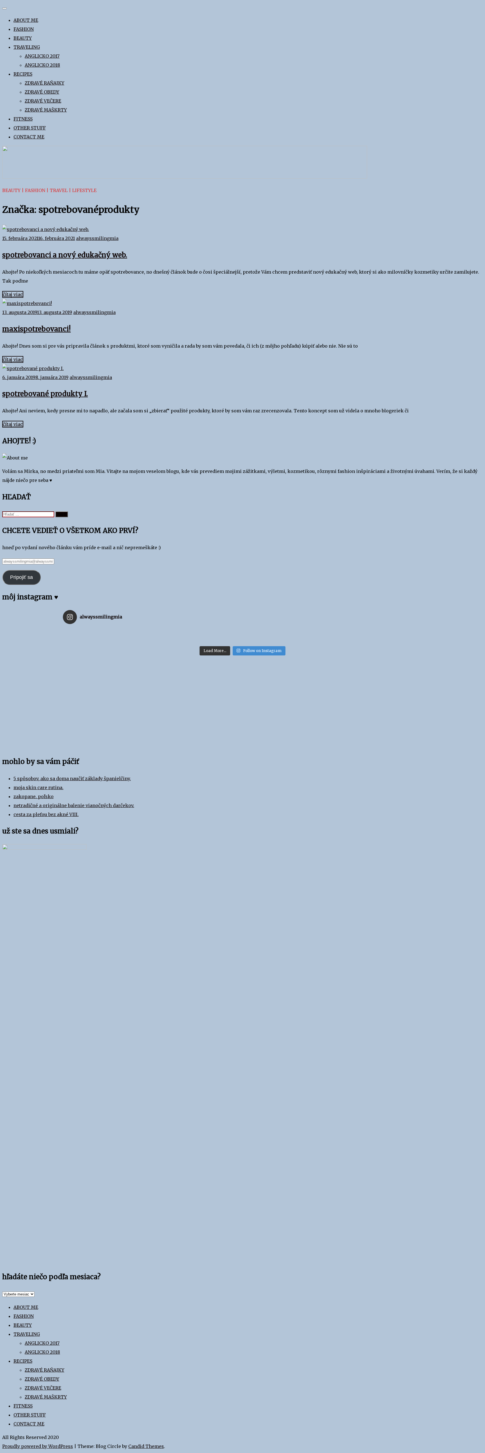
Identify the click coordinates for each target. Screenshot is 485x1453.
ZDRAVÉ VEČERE (43, 101)
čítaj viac (13, 294)
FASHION (23, 29)
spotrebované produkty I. (45, 393)
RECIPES (22, 74)
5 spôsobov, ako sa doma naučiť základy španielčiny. (72, 778)
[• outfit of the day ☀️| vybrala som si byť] (242, 641)
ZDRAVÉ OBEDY (42, 92)
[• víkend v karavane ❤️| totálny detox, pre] (242, 636)
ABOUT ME (25, 20)
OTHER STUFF (29, 128)
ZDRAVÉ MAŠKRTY (46, 110)
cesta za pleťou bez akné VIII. (46, 814)
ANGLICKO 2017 (42, 56)
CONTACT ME (28, 137)
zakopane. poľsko (33, 796)
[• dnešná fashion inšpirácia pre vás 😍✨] (122, 630)
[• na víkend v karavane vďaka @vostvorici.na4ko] (122, 636)
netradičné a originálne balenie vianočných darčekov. (73, 805)
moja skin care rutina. (38, 787)
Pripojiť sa (21, 577)
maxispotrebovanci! (36, 329)
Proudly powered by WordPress (37, 1446)
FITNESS (23, 119)
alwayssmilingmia (97, 238)
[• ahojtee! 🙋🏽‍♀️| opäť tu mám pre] (362, 641)
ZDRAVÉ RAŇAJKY (44, 83)
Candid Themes (146, 1446)
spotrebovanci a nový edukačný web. (64, 255)
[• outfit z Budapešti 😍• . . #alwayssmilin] (362, 636)
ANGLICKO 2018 (42, 65)
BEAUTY (22, 38)
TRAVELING (26, 47)
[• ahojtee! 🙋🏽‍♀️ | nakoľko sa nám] (242, 630)
